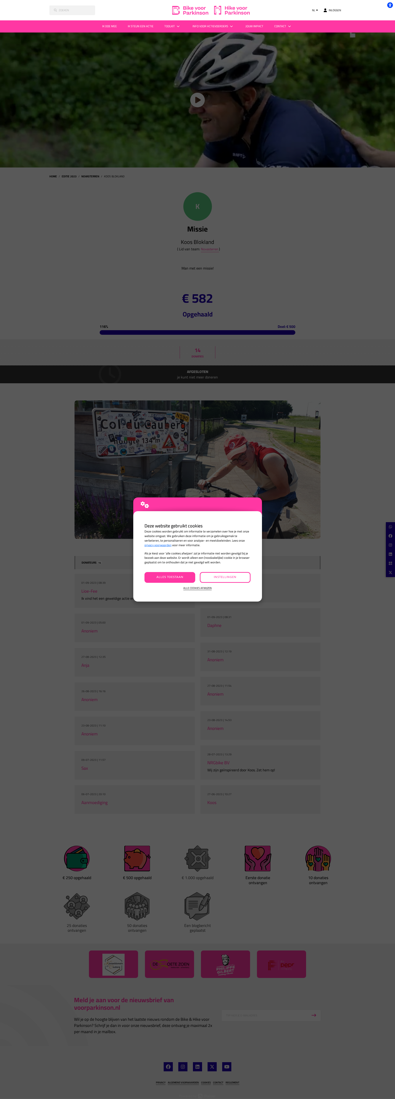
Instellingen (225, 577)
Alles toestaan (169, 577)
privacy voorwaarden (157, 545)
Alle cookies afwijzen (197, 588)
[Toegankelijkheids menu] (390, 5)
